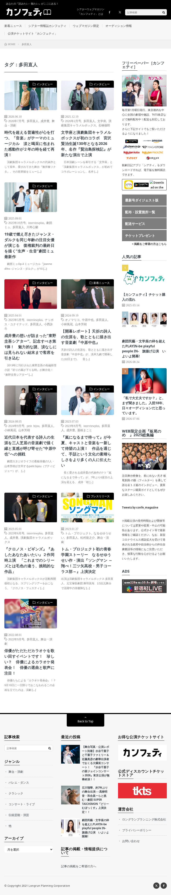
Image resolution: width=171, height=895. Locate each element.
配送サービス (135, 223)
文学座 (101, 120)
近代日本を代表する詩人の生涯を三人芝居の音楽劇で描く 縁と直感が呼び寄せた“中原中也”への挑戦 (30, 445)
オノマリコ (72, 319)
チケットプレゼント (140, 235)
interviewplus (36, 222)
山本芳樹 (81, 324)
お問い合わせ (131, 841)
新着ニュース (13, 26)
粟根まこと (84, 430)
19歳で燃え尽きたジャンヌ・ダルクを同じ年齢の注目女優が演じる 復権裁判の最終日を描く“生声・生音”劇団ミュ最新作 (29, 245)
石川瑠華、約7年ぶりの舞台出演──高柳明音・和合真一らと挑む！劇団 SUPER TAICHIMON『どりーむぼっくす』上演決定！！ (95, 800)
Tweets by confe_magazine (140, 507)
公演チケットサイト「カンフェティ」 (32, 33)
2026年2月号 (73, 120)
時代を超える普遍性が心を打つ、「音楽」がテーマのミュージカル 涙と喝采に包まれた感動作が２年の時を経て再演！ (29, 143)
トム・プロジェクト (78, 533)
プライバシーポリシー (136, 830)
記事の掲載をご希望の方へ (78, 866)
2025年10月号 (17, 222)
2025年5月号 (16, 319)
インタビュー (44, 84)
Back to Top (85, 721)
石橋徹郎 (104, 125)
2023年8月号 (73, 425)
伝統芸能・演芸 (19, 815)
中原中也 (88, 319)
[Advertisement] (87, 223)
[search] (164, 12)
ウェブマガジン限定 (86, 26)
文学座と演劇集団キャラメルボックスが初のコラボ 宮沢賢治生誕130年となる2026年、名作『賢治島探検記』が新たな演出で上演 (86, 143)
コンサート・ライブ (22, 804)
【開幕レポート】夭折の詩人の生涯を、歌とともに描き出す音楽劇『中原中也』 (86, 337)
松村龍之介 (87, 537)
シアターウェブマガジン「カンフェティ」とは (90, 11)
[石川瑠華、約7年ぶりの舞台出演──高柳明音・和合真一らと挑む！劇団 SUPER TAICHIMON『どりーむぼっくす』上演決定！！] (70, 795)
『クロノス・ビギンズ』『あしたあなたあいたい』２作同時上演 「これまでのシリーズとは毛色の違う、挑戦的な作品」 (29, 560)
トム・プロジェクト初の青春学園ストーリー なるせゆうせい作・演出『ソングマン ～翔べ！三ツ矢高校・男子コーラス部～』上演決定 (86, 560)
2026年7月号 (16, 120)
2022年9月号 (16, 639)
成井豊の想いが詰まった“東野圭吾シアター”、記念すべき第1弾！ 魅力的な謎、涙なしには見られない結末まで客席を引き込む (30, 346)
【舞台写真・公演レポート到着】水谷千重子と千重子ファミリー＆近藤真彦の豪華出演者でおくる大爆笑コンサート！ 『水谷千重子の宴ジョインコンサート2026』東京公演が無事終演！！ (95, 763)
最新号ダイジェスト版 (141, 200)
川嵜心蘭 (32, 227)
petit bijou (33, 425)
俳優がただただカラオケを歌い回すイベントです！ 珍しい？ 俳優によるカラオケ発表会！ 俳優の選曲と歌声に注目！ (29, 662)
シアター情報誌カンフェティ (47, 26)
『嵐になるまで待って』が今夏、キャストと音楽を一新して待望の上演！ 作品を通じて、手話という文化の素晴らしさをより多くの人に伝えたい (86, 451)
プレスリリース (100, 496)
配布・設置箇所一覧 (140, 212)
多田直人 (32, 120)
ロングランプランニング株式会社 (144, 819)
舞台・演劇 (16, 772)
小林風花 (67, 324)
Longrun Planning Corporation (49, 886)
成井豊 (45, 120)
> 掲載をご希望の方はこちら (149, 244)
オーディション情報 (119, 26)
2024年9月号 (16, 425)
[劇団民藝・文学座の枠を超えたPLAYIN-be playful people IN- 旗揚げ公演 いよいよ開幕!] (70, 827)
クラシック (16, 793)
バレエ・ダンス (19, 782)
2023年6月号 (16, 533)
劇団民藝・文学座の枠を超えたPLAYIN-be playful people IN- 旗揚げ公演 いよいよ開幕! (95, 828)
